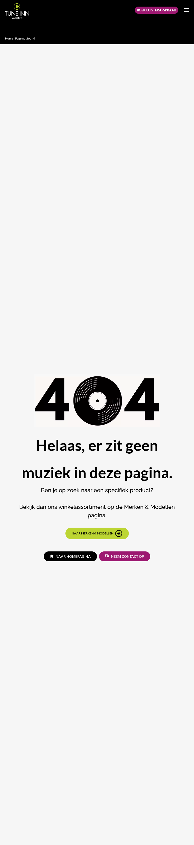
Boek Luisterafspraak (156, 10)
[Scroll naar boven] (181, 831)
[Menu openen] (186, 9)
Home (9, 38)
